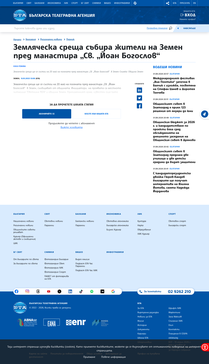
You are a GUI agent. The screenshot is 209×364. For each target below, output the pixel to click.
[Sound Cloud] (103, 291)
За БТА (140, 308)
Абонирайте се (47, 113)
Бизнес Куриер (113, 229)
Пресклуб (185, 3)
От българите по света (26, 259)
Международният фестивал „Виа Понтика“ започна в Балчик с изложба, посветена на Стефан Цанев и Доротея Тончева (174, 85)
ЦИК (15, 243)
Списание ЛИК (176, 321)
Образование (144, 229)
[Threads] (39, 291)
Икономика (54, 3)
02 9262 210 (179, 291)
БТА (174, 3)
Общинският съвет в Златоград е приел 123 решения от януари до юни (173, 107)
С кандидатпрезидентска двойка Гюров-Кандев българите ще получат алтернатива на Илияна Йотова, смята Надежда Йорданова (172, 182)
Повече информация (113, 356)
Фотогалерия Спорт (55, 272)
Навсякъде (189, 28)
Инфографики (122, 3)
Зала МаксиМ (175, 316)
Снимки (96, 3)
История (142, 325)
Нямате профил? (188, 19)
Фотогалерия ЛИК (53, 268)
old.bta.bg (173, 338)
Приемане (89, 356)
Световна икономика (117, 221)
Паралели (49, 225)
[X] (60, 291)
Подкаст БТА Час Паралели (84, 264)
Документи (143, 329)
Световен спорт (177, 221)
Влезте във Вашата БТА (96, 113)
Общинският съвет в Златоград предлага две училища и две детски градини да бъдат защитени (174, 156)
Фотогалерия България (56, 259)
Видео (107, 3)
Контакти (174, 329)
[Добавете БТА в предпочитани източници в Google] (114, 291)
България (18, 3)
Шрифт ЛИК (175, 308)
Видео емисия (82, 259)
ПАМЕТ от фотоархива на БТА (56, 277)
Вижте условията (72, 127)
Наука (140, 225)
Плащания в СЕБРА (178, 333)
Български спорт (177, 225)
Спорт (74, 3)
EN (194, 3)
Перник (70, 39)
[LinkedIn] (71, 291)
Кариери (141, 333)
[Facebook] (17, 291)
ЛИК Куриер (143, 234)
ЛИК (66, 3)
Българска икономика (117, 225)
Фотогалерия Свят (54, 263)
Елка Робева (19, 66)
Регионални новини (51, 39)
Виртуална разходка (148, 312)
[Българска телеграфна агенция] (20, 307)
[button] (135, 3)
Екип (171, 325)
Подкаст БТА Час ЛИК (86, 270)
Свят (28, 3)
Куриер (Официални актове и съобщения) (24, 237)
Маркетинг (174, 312)
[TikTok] (82, 291)
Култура (141, 221)
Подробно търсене (157, 28)
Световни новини (53, 221)
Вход (190, 15)
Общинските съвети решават (24, 231)
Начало (17, 39)
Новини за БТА (144, 316)
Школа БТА (142, 338)
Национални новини (23, 221)
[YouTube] (50, 291)
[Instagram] (28, 291)
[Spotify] (93, 291)
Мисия (140, 321)
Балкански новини (84, 221)
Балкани (39, 3)
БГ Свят (85, 3)
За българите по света (25, 263)
